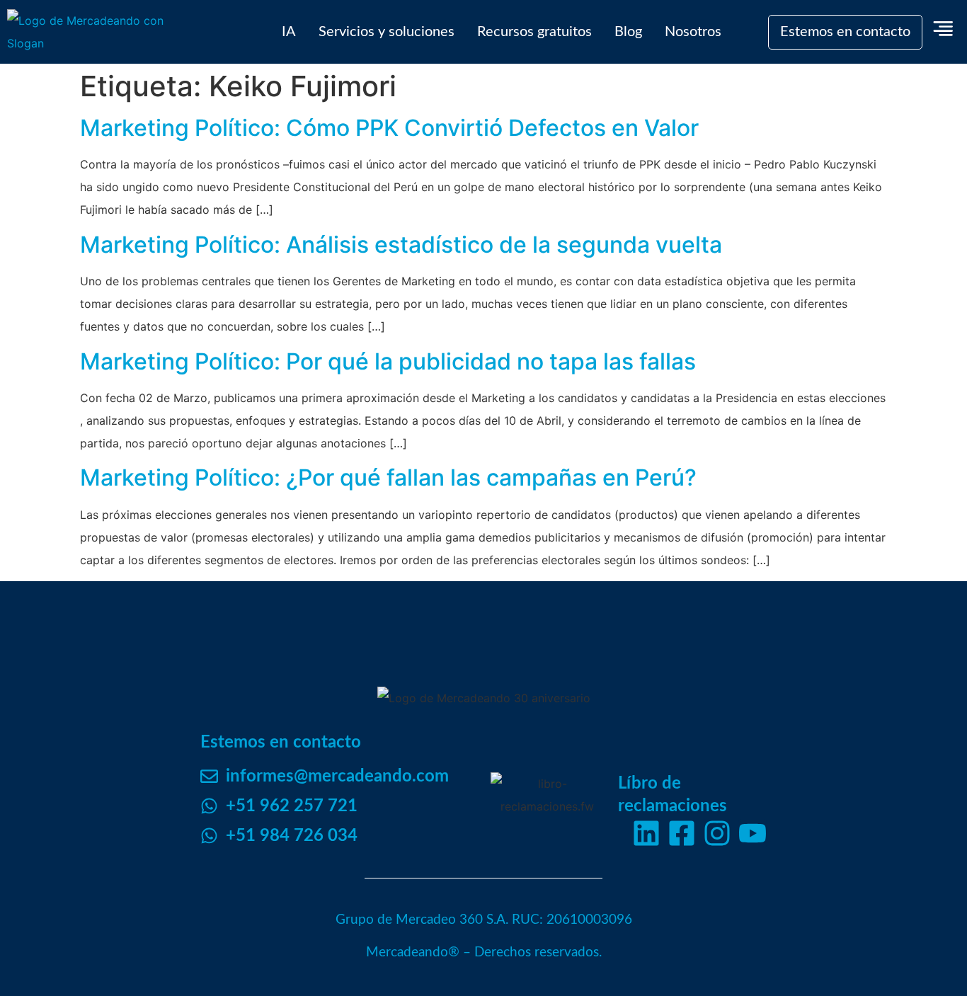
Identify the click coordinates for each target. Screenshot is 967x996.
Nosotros (693, 32)
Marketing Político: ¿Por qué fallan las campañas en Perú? (388, 477)
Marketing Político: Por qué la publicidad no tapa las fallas (388, 361)
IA (289, 32)
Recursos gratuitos (534, 32)
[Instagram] (717, 833)
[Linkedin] (646, 833)
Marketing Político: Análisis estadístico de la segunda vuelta (401, 244)
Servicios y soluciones (386, 32)
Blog (628, 32)
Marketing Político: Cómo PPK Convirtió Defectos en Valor (389, 128)
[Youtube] (752, 833)
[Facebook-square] (682, 833)
